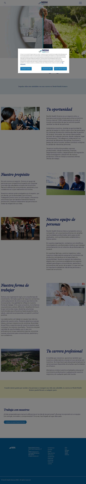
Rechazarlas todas (47, 68)
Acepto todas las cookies (60, 68)
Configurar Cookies (26, 68)
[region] (43, 60)
